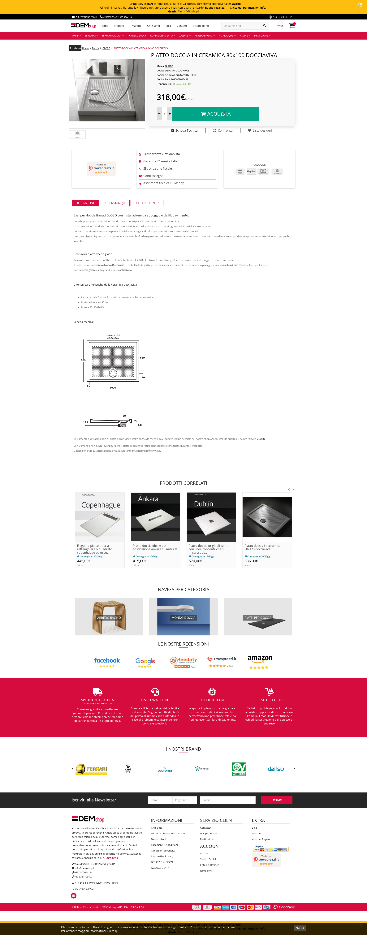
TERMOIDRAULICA (112, 35)
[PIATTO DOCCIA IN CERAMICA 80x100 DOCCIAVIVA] (107, 90)
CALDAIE (184, 35)
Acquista (218, 113)
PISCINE (244, 35)
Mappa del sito (208, 833)
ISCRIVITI (277, 800)
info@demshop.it (85, 868)
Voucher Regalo (261, 839)
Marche (256, 833)
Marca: (160, 66)
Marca (95, 48)
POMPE (75, 35)
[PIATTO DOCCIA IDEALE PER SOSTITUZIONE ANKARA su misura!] (155, 517)
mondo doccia (183, 618)
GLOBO (106, 48)
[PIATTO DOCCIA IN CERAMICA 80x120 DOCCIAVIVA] (267, 517)
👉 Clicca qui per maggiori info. (246, 7)
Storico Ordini (208, 859)
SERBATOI (90, 35)
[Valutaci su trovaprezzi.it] (101, 168)
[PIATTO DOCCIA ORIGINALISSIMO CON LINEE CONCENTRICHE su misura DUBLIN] (211, 517)
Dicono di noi (158, 839)
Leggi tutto (112, 858)
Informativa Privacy (162, 856)
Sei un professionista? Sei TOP (168, 833)
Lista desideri (262, 130)
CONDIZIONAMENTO (161, 35)
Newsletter (206, 870)
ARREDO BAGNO (204, 35)
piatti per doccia (257, 618)
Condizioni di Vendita (163, 850)
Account (204, 853)
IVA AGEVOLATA (160, 867)
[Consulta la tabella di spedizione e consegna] (189, 84)
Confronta (225, 130)
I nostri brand (183, 749)
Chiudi (300, 928)
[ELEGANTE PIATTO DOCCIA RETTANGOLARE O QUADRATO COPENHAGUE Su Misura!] (99, 517)
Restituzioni (207, 839)
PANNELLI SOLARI (137, 35)
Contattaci (206, 827)
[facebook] (73, 895)
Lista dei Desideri (209, 865)
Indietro (76, 48)
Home (85, 48)
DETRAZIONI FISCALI (162, 862)
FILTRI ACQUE (226, 35)
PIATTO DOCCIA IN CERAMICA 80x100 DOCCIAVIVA (141, 48)
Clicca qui (113, 931)
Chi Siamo (156, 827)
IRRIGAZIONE (261, 35)
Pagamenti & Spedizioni (164, 845)
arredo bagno (109, 618)
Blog (254, 827)
